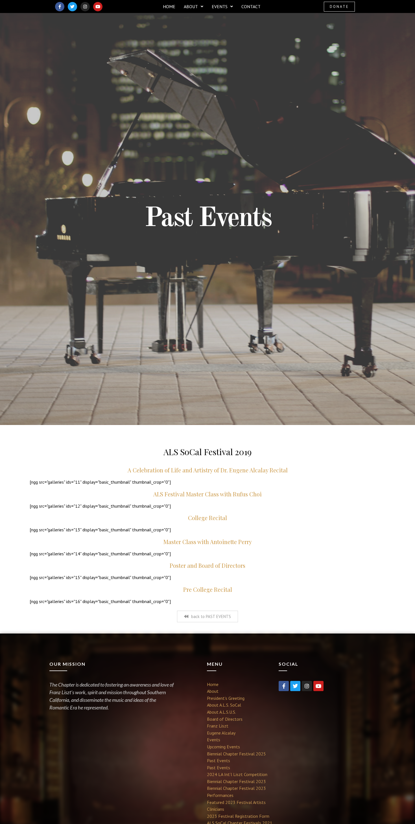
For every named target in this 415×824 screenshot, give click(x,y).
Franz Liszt (217, 726)
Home (169, 6)
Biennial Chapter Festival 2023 (236, 781)
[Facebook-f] (59, 6)
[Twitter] (72, 6)
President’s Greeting (225, 698)
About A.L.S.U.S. (221, 712)
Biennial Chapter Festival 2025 (236, 754)
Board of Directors (225, 719)
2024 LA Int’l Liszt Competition (237, 774)
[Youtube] (97, 6)
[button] (193, 6)
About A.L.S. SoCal (224, 705)
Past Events (218, 760)
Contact (251, 6)
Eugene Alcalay (221, 733)
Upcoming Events (223, 747)
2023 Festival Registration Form (238, 816)
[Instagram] (85, 6)
